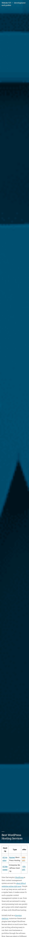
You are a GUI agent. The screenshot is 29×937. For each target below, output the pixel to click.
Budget (12, 857)
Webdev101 (6, 3)
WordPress (19, 877)
